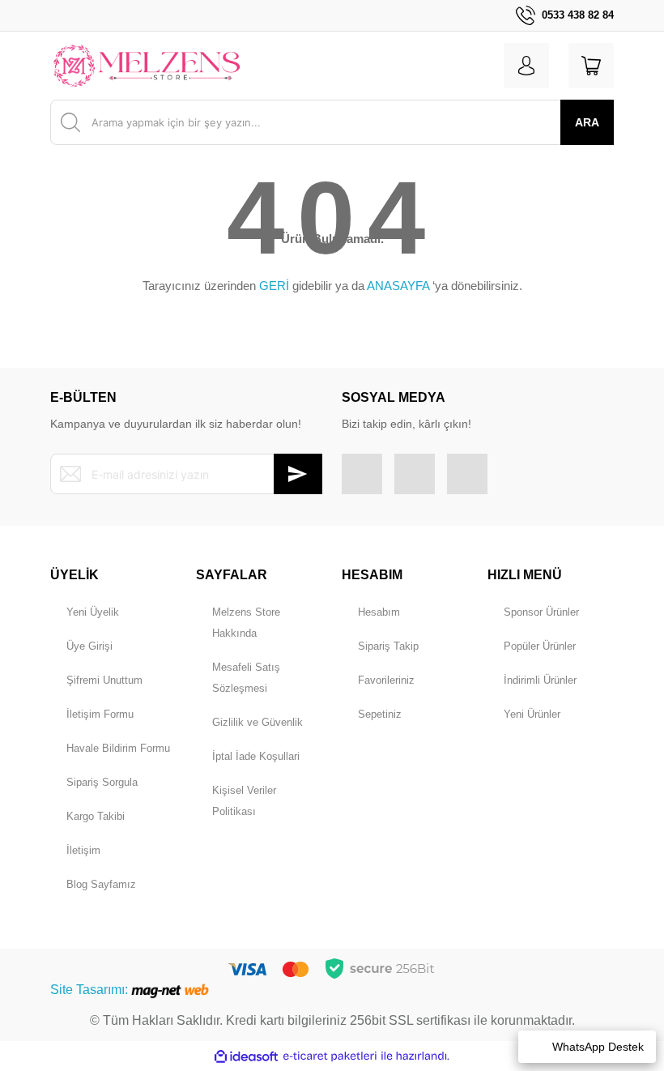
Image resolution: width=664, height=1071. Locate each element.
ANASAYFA (398, 285)
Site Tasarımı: (90, 989)
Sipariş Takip (388, 646)
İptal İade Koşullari (256, 756)
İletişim (83, 850)
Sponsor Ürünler (541, 612)
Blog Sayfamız (101, 884)
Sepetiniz (380, 714)
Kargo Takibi (95, 816)
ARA (587, 122)
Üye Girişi (89, 646)
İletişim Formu (100, 714)
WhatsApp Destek (598, 1046)
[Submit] (298, 474)
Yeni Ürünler (532, 714)
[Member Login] (526, 65)
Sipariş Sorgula (102, 782)
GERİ (274, 285)
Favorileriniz (386, 680)
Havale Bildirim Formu (118, 748)
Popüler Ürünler (540, 646)
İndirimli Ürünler (540, 680)
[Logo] (147, 65)
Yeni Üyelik (92, 612)
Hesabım (379, 612)
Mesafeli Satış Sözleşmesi (246, 677)
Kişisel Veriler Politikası (244, 800)
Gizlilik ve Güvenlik (257, 722)
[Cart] (591, 65)
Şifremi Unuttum (104, 680)
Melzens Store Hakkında (246, 622)
